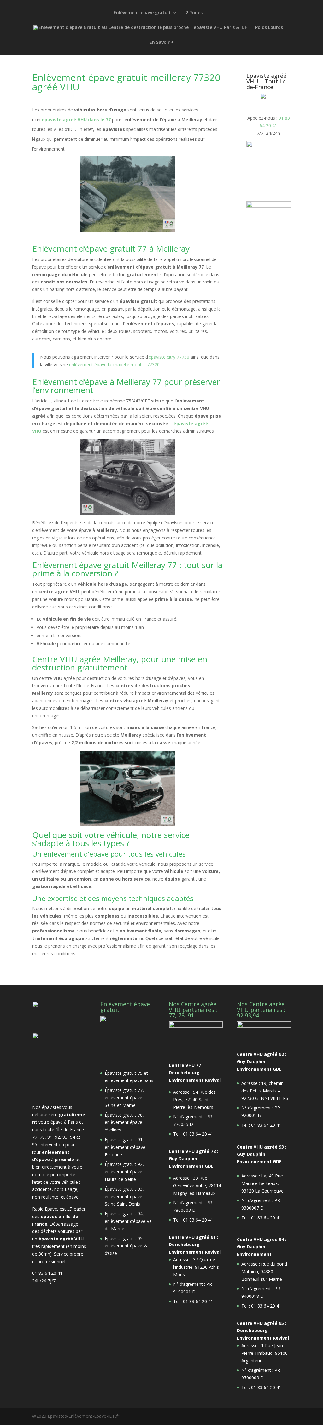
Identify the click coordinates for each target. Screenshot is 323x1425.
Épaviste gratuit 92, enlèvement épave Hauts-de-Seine (124, 1171)
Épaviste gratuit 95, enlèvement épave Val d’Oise (127, 1246)
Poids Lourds (269, 27)
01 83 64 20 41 (47, 1273)
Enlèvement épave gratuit (142, 12)
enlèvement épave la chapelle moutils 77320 (114, 365)
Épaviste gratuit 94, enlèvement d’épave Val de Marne (129, 1221)
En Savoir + (162, 42)
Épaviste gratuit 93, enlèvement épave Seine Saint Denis (124, 1196)
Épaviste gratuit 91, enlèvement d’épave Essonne (125, 1147)
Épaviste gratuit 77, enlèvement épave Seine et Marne (124, 1097)
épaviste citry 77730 (169, 357)
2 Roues (194, 12)
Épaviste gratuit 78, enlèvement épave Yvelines (124, 1122)
